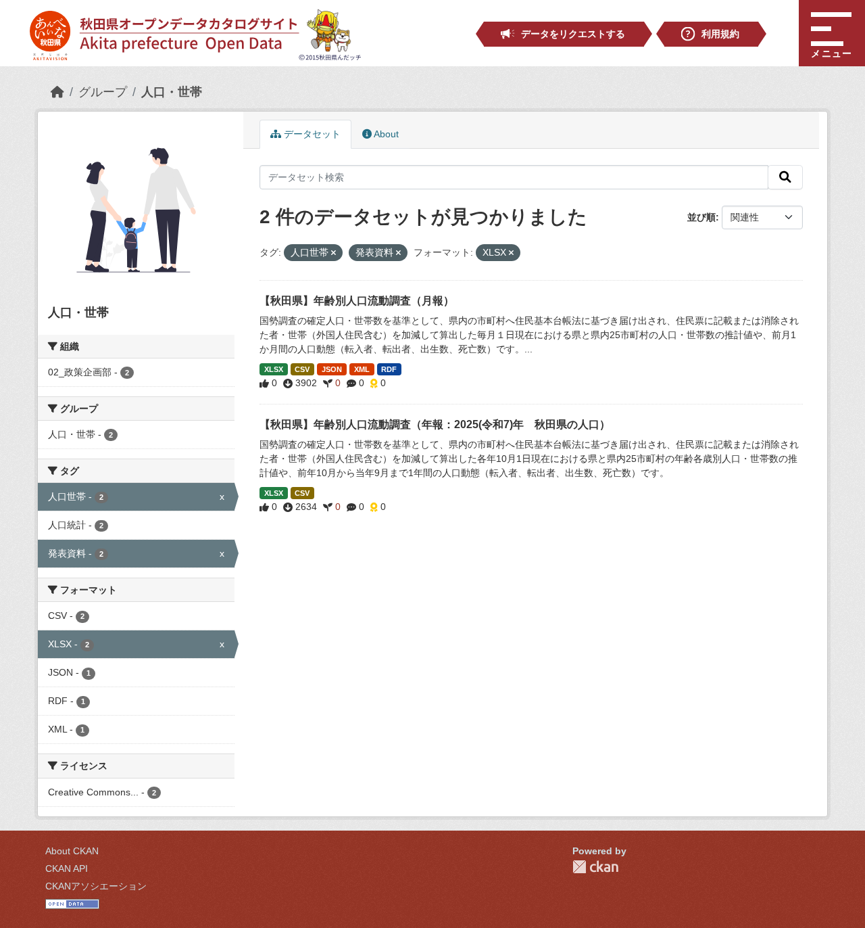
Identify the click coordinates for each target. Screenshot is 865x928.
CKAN (595, 867)
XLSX (273, 369)
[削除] (333, 253)
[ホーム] (57, 92)
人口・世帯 (171, 92)
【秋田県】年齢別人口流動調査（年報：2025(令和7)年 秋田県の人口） (435, 424)
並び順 (701, 217)
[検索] (785, 177)
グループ (102, 92)
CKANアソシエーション (96, 886)
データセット (311, 134)
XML (362, 369)
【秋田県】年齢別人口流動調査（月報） (357, 300)
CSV (302, 369)
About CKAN (72, 850)
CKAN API (66, 868)
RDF (389, 369)
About (385, 134)
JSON (332, 369)
